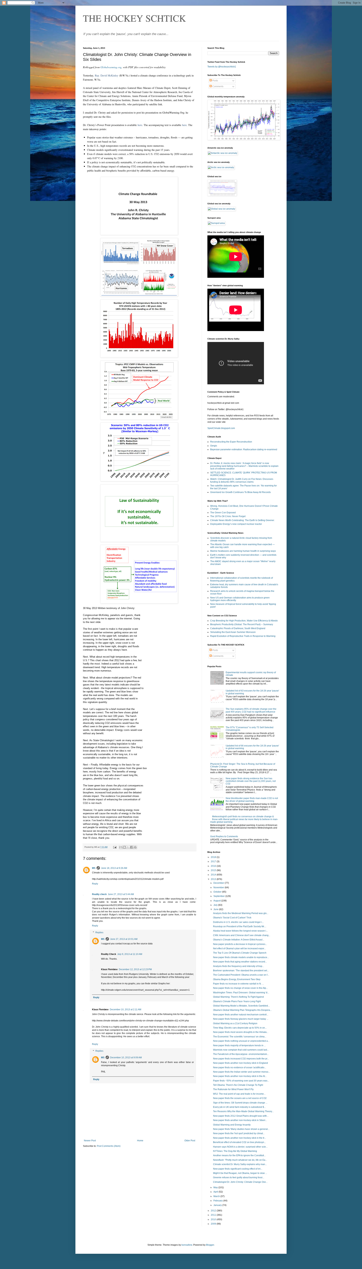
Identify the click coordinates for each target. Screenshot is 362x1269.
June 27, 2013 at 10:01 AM (123, 939)
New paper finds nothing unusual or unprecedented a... (241, 1041)
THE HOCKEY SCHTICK (134, 18)
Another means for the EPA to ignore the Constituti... (239, 1155)
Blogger (210, 1245)
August (217, 900)
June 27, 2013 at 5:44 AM (121, 894)
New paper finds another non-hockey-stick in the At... (240, 1076)
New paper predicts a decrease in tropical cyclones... (240, 944)
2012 (214, 1210)
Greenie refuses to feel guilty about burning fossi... (238, 1177)
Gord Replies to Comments (224, 836)
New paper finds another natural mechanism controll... (240, 1014)
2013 (214, 879)
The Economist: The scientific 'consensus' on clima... (239, 1036)
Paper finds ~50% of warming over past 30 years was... (241, 1080)
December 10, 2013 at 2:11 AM (125, 1009)
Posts (215, 80)
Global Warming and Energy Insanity (232, 1124)
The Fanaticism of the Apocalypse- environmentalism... (241, 1054)
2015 (214, 870)
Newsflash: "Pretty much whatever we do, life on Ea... (240, 1160)
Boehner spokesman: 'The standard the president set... (241, 970)
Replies (99, 932)
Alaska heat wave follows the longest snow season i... (240, 930)
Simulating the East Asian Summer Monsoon (233, 632)
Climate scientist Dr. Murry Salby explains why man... (240, 1164)
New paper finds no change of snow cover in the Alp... (240, 988)
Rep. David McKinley (106, 75)
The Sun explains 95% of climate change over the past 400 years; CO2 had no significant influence (251, 710)
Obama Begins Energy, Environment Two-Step (236, 979)
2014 (214, 874)
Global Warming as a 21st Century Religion (235, 1023)
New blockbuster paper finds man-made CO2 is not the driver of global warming (252, 799)
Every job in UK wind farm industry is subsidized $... (239, 1107)
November (219, 887)
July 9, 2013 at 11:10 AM (129, 954)
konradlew (187, 1245)
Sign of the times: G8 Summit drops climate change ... (240, 1102)
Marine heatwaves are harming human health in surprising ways (243, 551)
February (218, 1200)
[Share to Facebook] (131, 847)
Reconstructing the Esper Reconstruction (231, 441)
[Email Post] (114, 847)
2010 (214, 1219)
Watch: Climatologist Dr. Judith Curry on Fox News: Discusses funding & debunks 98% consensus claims (241, 480)
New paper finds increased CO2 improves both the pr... (241, 1058)
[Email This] (121, 847)
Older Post (189, 1140)
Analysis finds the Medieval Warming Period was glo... (240, 913)
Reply (95, 883)
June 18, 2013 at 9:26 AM (114, 868)
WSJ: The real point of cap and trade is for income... (239, 1094)
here (140, 125)
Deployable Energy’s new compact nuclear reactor (236, 524)
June (216, 909)
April (216, 1191)
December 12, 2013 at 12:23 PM (135, 969)
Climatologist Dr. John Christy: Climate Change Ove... (240, 1182)
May (215, 1187)
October (217, 892)
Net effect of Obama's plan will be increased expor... (239, 948)
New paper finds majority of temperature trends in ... (239, 1045)
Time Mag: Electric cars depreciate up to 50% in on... (240, 1027)
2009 (214, 1223)
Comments (217, 86)
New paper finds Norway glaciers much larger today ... (240, 1019)
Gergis (213, 445)
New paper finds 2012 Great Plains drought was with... (240, 1116)
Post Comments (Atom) (108, 1146)
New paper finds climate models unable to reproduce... (241, 957)
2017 (214, 861)
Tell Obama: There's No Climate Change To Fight (238, 1085)
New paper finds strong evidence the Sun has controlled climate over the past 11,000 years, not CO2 (251, 781)
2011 (214, 1215)
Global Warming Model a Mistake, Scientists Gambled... (241, 1005)
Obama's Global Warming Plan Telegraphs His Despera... (242, 1010)
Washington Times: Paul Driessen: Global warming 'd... (241, 992)
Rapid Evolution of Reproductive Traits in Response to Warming (242, 636)
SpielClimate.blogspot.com (221, 428)
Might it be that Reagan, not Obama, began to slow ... (240, 1173)
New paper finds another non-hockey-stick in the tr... (239, 1138)
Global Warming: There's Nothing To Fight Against (238, 997)
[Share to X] (128, 847)
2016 (214, 866)
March (216, 1196)
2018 (214, 857)
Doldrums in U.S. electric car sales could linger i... (238, 922)
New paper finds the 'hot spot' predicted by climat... (239, 1133)
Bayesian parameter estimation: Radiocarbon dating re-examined (243, 449)
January (217, 1205)
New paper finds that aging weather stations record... (240, 961)
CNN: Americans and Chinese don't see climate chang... (241, 935)
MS (93, 868)
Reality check (99, 894)
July (215, 905)
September (219, 896)
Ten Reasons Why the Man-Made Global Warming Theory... (243, 1111)
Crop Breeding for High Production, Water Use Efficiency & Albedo (244, 620)
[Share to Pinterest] (135, 847)
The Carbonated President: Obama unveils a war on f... (241, 975)
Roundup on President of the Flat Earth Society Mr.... (239, 926)
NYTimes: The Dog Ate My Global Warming (235, 1151)
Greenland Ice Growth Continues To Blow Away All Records (240, 492)
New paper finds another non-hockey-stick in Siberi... (240, 1120)
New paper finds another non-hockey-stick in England (240, 1063)
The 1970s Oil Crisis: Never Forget (227, 516)
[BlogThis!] (124, 847)
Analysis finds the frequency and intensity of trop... (238, 966)
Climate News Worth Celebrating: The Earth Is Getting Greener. (242, 520)
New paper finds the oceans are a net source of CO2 (240, 1098)
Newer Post (90, 1140)
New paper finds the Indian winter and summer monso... (241, 1072)
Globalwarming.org (110, 67)
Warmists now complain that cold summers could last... (241, 1049)
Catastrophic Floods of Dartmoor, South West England (237, 628)
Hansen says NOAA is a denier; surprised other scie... (240, 1146)
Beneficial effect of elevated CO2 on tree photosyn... (239, 1142)
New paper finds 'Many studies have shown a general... (241, 1129)
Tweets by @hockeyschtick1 (221, 66)
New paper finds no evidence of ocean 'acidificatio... (239, 1067)
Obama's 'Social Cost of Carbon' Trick (232, 917)
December (219, 883)
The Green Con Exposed (223, 512)
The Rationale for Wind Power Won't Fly (233, 1089)
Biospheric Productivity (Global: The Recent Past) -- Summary (241, 624)
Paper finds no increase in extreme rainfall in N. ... (238, 983)
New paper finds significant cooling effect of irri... (237, 1169)
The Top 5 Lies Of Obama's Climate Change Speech (239, 953)
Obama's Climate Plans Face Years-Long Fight (237, 1001)
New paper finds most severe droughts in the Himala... (240, 1032)
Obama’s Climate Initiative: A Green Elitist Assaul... (238, 939)
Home (140, 1140)
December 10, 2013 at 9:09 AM (126, 1057)
